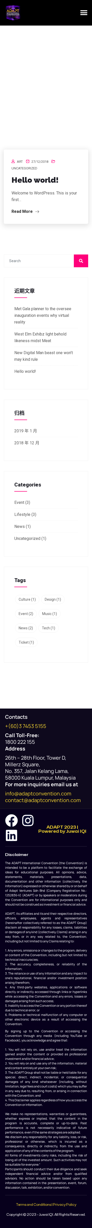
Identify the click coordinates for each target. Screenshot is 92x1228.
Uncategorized (24, 168)
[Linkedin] (11, 835)
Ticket (26, 642)
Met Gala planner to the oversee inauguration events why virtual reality (42, 315)
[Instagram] (27, 820)
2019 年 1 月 (25, 430)
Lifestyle (22, 514)
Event (19, 502)
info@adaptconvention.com (38, 793)
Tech (48, 628)
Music (49, 614)
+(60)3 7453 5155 (25, 726)
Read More (23, 211)
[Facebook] (11, 820)
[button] (83, 12)
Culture (27, 599)
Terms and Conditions (33, 1204)
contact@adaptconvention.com (43, 800)
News (19, 526)
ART (20, 162)
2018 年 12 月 (26, 443)
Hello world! (35, 180)
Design (53, 599)
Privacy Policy (64, 1204)
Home (23, 105)
